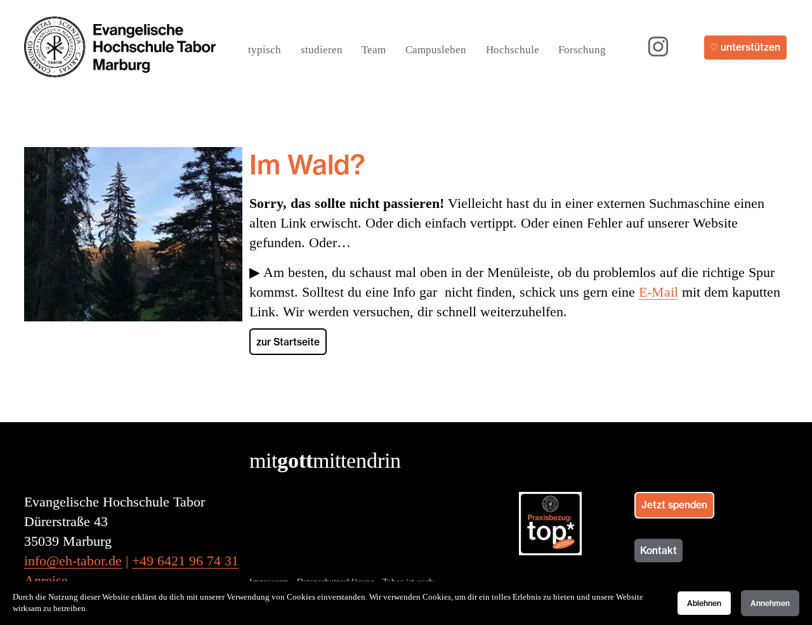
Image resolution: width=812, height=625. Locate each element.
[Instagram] (658, 46)
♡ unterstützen (745, 47)
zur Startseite (288, 342)
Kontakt (658, 550)
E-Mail (658, 292)
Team (374, 50)
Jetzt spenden (674, 505)
